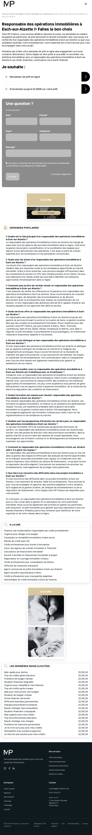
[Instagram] (5, 768)
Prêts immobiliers (55, 757)
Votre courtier (9, 789)
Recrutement (9, 797)
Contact (7, 809)
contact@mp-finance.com (59, 789)
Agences (7, 793)
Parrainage (8, 805)
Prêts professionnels (57, 762)
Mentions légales (54, 824)
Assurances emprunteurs (58, 766)
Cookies (85, 823)
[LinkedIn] (13, 768)
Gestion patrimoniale (57, 770)
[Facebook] (9, 768)
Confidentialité (73, 823)
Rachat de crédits (56, 774)
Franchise (7, 801)
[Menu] (85, 3)
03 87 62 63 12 (54, 792)
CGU (63, 823)
